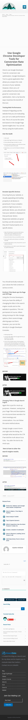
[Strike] (8, 577)
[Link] (17, 577)
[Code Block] (15, 577)
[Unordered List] (12, 577)
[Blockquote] (13, 577)
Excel (3, 684)
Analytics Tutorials (6, 679)
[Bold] (3, 577)
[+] (20, 576)
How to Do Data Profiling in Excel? (10, 638)
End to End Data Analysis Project (10, 635)
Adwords (4, 682)
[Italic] (5, 577)
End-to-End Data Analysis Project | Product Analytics (12, 632)
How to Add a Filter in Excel (9, 641)
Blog (4, 495)
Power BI (4, 687)
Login (24, 561)
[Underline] (6, 577)
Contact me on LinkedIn (10, 665)
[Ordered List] (10, 577)
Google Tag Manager (7, 673)
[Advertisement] (14, 32)
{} (18, 576)
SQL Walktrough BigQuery (8, 629)
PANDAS (4, 690)
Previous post (11, 599)
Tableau (4, 676)
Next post (20, 599)
